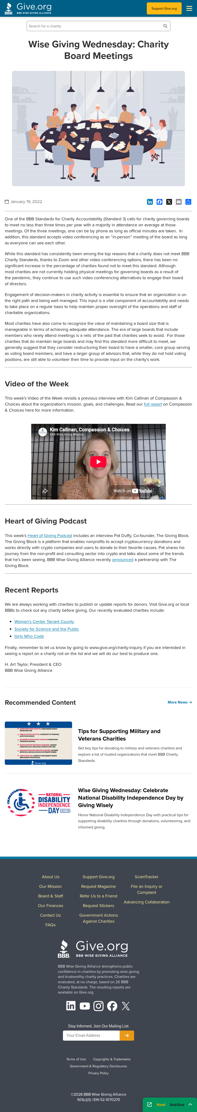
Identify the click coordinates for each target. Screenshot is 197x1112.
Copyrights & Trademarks (112, 1059)
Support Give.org (164, 8)
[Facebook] (112, 1006)
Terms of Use (76, 1059)
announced (122, 559)
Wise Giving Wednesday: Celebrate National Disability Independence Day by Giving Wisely (130, 797)
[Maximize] (190, 1103)
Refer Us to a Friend (98, 896)
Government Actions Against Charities (98, 918)
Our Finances (50, 905)
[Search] (165, 26)
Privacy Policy (98, 1073)
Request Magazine (98, 886)
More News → (180, 702)
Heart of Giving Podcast (50, 535)
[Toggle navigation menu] (189, 8)
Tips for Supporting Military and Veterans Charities (119, 735)
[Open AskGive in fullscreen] (149, 1105)
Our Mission (50, 886)
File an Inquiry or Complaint (146, 889)
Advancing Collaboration (147, 902)
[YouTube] (85, 1006)
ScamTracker (147, 877)
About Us (50, 877)
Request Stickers (98, 905)
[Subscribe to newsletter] (127, 1036)
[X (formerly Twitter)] (126, 1006)
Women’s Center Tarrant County (44, 621)
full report (153, 404)
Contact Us (50, 915)
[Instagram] (98, 1006)
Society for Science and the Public (46, 629)
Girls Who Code (29, 636)
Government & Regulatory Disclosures (98, 1066)
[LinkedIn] (71, 1006)
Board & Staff (50, 896)
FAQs (50, 925)
